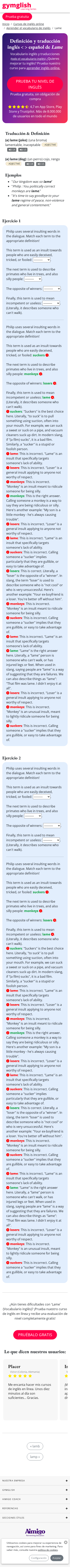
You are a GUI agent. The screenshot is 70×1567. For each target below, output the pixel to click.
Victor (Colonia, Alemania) (25, 1371)
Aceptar (56, 1558)
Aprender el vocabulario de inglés (28, 28)
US (24, 149)
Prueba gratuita (17, 16)
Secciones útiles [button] (13, 1517)
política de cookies (48, 1550)
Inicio (5, 24)
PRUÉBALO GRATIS (35, 1334)
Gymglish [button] (8, 1489)
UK (13, 149)
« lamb (35, 1446)
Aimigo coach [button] (11, 1499)
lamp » (35, 1457)
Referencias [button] (10, 1508)
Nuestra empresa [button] (13, 1480)
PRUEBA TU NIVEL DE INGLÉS (35, 84)
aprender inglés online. (43, 68)
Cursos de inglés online (28, 24)
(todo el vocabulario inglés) (28, 59)
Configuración (38, 1558)
